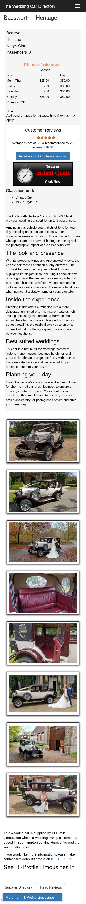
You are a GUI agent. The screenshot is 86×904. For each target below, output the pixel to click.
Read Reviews (51, 887)
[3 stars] (45, 137)
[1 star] (38, 137)
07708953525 (61, 859)
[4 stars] (49, 137)
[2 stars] (42, 137)
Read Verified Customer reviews (43, 156)
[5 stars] (53, 137)
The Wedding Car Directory (29, 6)
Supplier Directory (18, 887)
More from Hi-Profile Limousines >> (32, 897)
